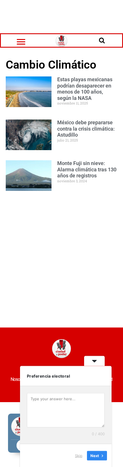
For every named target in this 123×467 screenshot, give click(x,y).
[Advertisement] (61, 16)
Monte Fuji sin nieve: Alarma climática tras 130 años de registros (86, 169)
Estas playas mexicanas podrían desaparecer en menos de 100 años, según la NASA (84, 88)
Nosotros (18, 379)
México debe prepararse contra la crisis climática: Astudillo (86, 128)
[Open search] (102, 40)
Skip (78, 455)
